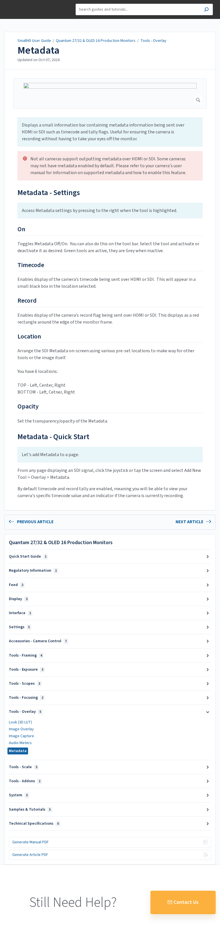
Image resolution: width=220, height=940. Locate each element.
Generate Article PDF (30, 855)
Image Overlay (21, 729)
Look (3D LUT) (20, 722)
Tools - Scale (23, 767)
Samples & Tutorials (30, 809)
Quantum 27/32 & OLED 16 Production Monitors (95, 41)
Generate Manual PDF (30, 842)
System (18, 795)
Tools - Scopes (24, 683)
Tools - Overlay (153, 41)
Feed (16, 585)
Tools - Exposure (26, 669)
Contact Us (186, 902)
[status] (110, 132)
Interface (20, 613)
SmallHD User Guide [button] (25, 3)
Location (29, 336)
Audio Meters (20, 743)
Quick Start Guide (27, 556)
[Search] (206, 10)
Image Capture (21, 736)
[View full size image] (110, 93)
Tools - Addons (24, 781)
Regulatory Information (33, 570)
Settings (19, 627)
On (21, 229)
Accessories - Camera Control (38, 641)
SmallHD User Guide (34, 41)
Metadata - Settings (48, 192)
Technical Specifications (34, 823)
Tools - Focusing (26, 697)
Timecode (30, 265)
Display (18, 599)
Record (27, 301)
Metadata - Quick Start (53, 436)
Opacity (28, 406)
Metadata (38, 50)
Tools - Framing (25, 655)
